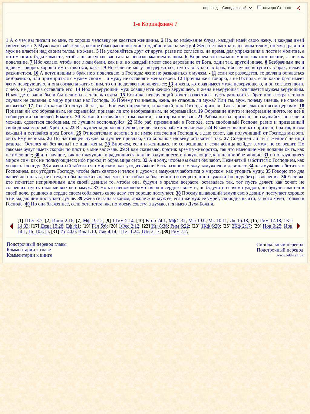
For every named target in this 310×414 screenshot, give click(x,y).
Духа (193, 203)
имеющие (246, 149)
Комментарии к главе (29, 249)
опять (26, 56)
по (179, 51)
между (193, 165)
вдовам (13, 67)
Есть (161, 165)
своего (12, 45)
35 (268, 171)
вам (134, 149)
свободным (57, 122)
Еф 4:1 (73, 226)
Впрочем (199, 56)
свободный (227, 122)
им (61, 67)
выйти (248, 198)
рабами (174, 127)
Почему (125, 100)
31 (266, 154)
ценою (130, 127)
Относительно (97, 132)
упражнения (247, 51)
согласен (284, 83)
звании (144, 116)
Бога (206, 62)
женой (278, 138)
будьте (40, 56)
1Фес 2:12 (129, 226)
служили (217, 176)
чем (23, 40)
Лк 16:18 (239, 220)
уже (196, 149)
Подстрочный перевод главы (37, 244)
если (120, 67)
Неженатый (234, 160)
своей (169, 78)
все (77, 62)
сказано (226, 56)
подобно (154, 45)
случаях (14, 100)
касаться (127, 40)
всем (272, 105)
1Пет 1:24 (129, 231)
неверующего (248, 83)
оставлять (139, 78)
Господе (194, 122)
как (253, 56)
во (176, 40)
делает (265, 182)
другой (242, 62)
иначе (256, 62)
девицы (99, 182)
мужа (26, 45)
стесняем (231, 187)
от (147, 51)
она (55, 83)
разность (176, 165)
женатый (62, 165)
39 (80, 198)
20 (77, 116)
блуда (210, 40)
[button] (298, 8)
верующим (292, 89)
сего (135, 160)
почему (254, 100)
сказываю (150, 149)
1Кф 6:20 (210, 226)
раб (147, 122)
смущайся (270, 116)
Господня (187, 132)
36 (283, 176)
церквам (287, 105)
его (69, 89)
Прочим (191, 78)
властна (223, 45)
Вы (79, 127)
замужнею (212, 165)
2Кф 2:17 (241, 226)
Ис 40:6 (68, 231)
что (147, 138)
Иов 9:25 (272, 226)
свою (253, 40)
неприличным (50, 182)
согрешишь (190, 143)
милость (295, 132)
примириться (55, 78)
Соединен (241, 138)
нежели (296, 67)
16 (113, 100)
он (113, 83)
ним (98, 83)
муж (281, 45)
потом (12, 56)
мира (125, 160)
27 (226, 138)
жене (75, 45)
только (294, 198)
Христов (58, 127)
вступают (200, 67)
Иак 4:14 (107, 231)
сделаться (34, 122)
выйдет (244, 143)
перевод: (211, 8)
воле (23, 192)
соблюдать (93, 192)
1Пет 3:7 (33, 220)
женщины (147, 40)
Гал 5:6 (99, 226)
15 (122, 94)
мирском (106, 165)
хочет (180, 94)
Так (227, 105)
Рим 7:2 (179, 231)
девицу (256, 192)
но (272, 45)
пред (54, 132)
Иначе (12, 94)
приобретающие (244, 154)
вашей (12, 176)
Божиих (64, 116)
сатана (122, 56)
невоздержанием (148, 56)
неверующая (226, 89)
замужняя (169, 171)
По (57, 138)
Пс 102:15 (38, 231)
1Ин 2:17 (150, 231)
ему (121, 105)
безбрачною (18, 78)
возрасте (189, 182)
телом (262, 45)
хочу (161, 160)
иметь (42, 149)
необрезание (258, 111)
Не (103, 51)
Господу (31, 165)
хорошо (82, 40)
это (213, 56)
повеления (165, 132)
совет (218, 132)
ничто (234, 111)
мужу (185, 45)
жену (266, 40)
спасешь (186, 100)
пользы (34, 176)
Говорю (280, 171)
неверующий (105, 89)
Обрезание (215, 111)
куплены (93, 127)
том (131, 116)
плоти (78, 149)
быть (11, 138)
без (53, 143)
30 (37, 154)
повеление (17, 62)
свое (167, 62)
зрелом (171, 182)
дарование (183, 62)
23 (72, 127)
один (219, 62)
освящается (142, 89)
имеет (155, 62)
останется (92, 203)
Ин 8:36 (159, 226)
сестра (279, 94)
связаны (38, 100)
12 (179, 78)
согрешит (285, 143)
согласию (193, 51)
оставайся (111, 116)
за (102, 138)
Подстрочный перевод (280, 249)
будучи (150, 182)
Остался (33, 143)
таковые (14, 149)
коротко (209, 149)
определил (138, 105)
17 (30, 105)
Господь (133, 72)
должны (275, 149)
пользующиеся (289, 154)
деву (121, 192)
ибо (232, 67)
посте (271, 51)
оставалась (213, 182)
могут (139, 67)
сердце (172, 187)
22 (129, 122)
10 (36, 72)
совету (139, 203)
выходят (68, 187)
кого (267, 198)
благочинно (162, 176)
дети (25, 94)
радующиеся (121, 154)
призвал (73, 100)
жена (173, 45)
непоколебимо (131, 187)
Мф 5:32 (177, 220)
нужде (91, 138)
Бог (112, 105)
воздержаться (160, 67)
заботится (258, 160)
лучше (243, 67)
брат (286, 78)
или (36, 78)
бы (60, 94)
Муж (43, 45)
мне (62, 40)
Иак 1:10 (87, 231)
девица (228, 143)
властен (30, 51)
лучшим (86, 122)
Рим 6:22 (179, 226)
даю (207, 132)
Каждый (90, 116)
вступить (261, 67)
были (99, 62)
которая (199, 83)
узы (116, 176)
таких (298, 94)
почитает (24, 182)
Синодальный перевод (279, 244)
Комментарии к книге (29, 255)
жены (156, 78)
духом (146, 171)
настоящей (72, 138)
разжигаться (18, 72)
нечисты (73, 94)
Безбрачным (281, 62)
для (229, 51)
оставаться (76, 67)
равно (294, 45)
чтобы (72, 56)
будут (29, 149)
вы (31, 40)
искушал (96, 56)
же (297, 62)
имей (241, 40)
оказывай (59, 45)
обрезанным (52, 111)
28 (107, 143)
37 (96, 187)
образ (113, 160)
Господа (249, 122)
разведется (246, 72)
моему (124, 203)
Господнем (283, 160)
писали (42, 40)
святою (109, 171)
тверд (153, 187)
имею (147, 132)
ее (164, 83)
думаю (159, 203)
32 (145, 160)
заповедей (43, 116)
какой (275, 78)
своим (247, 45)
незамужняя (267, 165)
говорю (30, 67)
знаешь (148, 100)
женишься (158, 143)
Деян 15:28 (52, 226)
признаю (132, 138)
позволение (271, 56)
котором (167, 116)
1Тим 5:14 (123, 220)
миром (12, 160)
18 (301, 105)
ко (54, 40)
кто (34, 111)
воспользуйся (110, 122)
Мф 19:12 (93, 220)
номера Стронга (276, 8)
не (114, 40)
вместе (56, 56)
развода (13, 143)
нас (86, 100)
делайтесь (156, 127)
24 (209, 127)
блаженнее (58, 203)
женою (163, 89)
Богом (67, 132)
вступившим (58, 72)
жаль (112, 149)
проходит (96, 160)
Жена (202, 45)
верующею (182, 89)
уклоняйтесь (120, 51)
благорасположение (121, 45)
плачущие (55, 154)
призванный (167, 122)
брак (220, 67)
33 (45, 165)
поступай (78, 105)
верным (36, 138)
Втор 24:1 (156, 220)
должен (131, 83)
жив (151, 198)
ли (198, 100)
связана (103, 198)
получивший (248, 132)
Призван (15, 111)
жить (84, 83)
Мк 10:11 (217, 220)
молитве (291, 51)
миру (58, 100)
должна (273, 72)
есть (210, 122)
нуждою (250, 187)
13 (170, 83)
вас (110, 56)
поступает (163, 192)
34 (251, 165)
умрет (213, 198)
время (218, 51)
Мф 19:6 (197, 220)
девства (122, 132)
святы (111, 94)
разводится (238, 94)
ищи (299, 138)
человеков (194, 127)
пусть (183, 67)
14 (77, 89)
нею (13, 89)
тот (239, 182)
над (236, 45)
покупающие (197, 154)
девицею (237, 165)
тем (57, 176)
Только (42, 105)
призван (106, 111)
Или (221, 100)
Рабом (210, 116)
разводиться (175, 72)
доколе (139, 198)
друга (156, 51)
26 (49, 138)
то (71, 40)
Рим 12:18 (270, 220)
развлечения (266, 176)
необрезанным (146, 111)
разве (170, 51)
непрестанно (193, 176)
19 (200, 111)
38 (178, 192)
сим (24, 160)
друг (138, 51)
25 (78, 132)
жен (261, 149)
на (208, 51)
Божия (206, 203)
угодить (14, 165)
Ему (22, 138)
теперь (96, 94)
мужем (199, 72)
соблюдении (18, 116)
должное (91, 45)
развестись (199, 94)
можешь (14, 122)
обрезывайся (183, 111)
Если (132, 94)
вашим (175, 56)
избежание (191, 40)
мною (242, 56)
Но (168, 40)
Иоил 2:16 (62, 220)
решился (39, 192)
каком (225, 127)
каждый (226, 40)
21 (200, 116)
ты (137, 100)
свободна (231, 198)
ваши (36, 94)
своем (186, 187)
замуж (260, 143)
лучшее (113, 138)
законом (121, 198)
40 (27, 203)
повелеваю (108, 72)
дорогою (112, 127)
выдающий (210, 192)
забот (214, 160)
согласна (69, 83)
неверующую (31, 83)
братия (283, 127)
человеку (101, 40)
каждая (285, 40)
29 (122, 149)
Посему (190, 192)
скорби (57, 149)
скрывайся (84, 111)
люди (87, 62)
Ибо (38, 62)
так (228, 62)
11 (214, 72)
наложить (87, 176)
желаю (50, 62)
